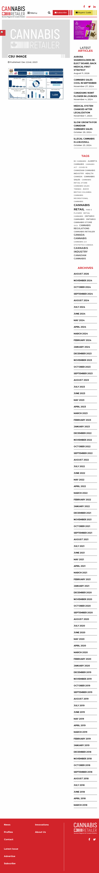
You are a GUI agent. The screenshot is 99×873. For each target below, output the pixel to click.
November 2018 (83, 759)
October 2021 (82, 526)
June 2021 (79, 553)
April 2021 (79, 566)
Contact (8, 839)
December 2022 (83, 433)
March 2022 (81, 493)
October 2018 (82, 765)
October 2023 (82, 367)
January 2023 (82, 427)
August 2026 (81, 274)
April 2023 (80, 407)
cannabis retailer (84, 231)
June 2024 (79, 314)
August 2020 (81, 619)
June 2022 (79, 473)
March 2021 (80, 573)
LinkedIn (94, 6)
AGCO (86, 189)
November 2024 (83, 280)
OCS (76, 225)
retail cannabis (82, 214)
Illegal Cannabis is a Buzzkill (84, 140)
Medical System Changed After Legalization (83, 109)
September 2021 (83, 533)
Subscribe (61, 13)
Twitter (89, 6)
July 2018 (79, 785)
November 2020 (83, 599)
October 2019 (82, 686)
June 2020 (79, 632)
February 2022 (82, 500)
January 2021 (81, 586)
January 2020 (82, 666)
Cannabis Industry (81, 250)
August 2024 (81, 300)
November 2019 (83, 679)
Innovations (42, 824)
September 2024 (83, 294)
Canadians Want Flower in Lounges (85, 94)
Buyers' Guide (84, 13)
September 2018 (83, 772)
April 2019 (80, 725)
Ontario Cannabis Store (85, 220)
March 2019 (80, 732)
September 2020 (83, 613)
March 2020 (81, 652)
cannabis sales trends (81, 187)
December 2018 (82, 752)
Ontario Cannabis (84, 217)
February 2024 (82, 340)
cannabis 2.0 (80, 242)
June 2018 (79, 792)
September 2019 (83, 692)
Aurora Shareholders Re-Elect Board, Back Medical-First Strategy (85, 63)
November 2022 (83, 440)
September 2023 (83, 373)
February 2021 (82, 579)
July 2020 (79, 626)
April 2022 (80, 486)
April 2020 (80, 646)
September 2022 (83, 453)
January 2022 (82, 506)
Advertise (9, 856)
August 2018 (81, 778)
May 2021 (79, 559)
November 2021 (83, 519)
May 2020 (79, 639)
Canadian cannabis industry (84, 171)
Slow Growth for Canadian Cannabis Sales (85, 125)
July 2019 (79, 705)
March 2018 (80, 805)
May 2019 (79, 719)
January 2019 (81, 745)
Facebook (84, 6)
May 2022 (79, 480)
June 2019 (79, 712)
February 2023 (82, 420)
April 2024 (80, 327)
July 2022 (79, 466)
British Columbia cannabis (82, 193)
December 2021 (82, 513)
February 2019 (82, 739)
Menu (33, 13)
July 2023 (79, 387)
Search (49, 12)
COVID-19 (83, 167)
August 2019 (81, 699)
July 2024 (79, 307)
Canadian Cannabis (80, 257)
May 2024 (79, 320)
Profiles (8, 832)
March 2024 (81, 334)
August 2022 (81, 460)
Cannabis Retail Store (82, 181)
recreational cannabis (81, 199)
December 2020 (83, 592)
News (7, 824)
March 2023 (81, 413)
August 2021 (81, 539)
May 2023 (79, 400)
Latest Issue (11, 849)
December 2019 (82, 672)
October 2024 (82, 287)
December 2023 (83, 353)
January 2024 (82, 347)
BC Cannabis (80, 161)
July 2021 (79, 546)
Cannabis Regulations (82, 227)
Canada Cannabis (80, 237)
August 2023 (81, 380)
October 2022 (82, 446)
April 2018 (80, 798)
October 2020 (82, 606)
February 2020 (82, 659)
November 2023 (83, 360)
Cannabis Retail (82, 207)
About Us (40, 832)
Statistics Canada (83, 245)
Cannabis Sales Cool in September (85, 81)
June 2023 (79, 393)
